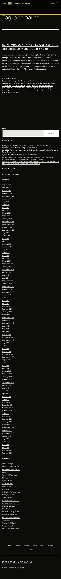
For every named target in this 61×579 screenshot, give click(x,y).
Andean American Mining (11, 469)
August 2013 (6, 385)
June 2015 (5, 346)
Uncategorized (7, 526)
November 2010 (8, 427)
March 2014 (6, 371)
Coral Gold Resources (9, 475)
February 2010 (7, 453)
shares (51, 90)
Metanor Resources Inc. (10, 500)
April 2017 (5, 303)
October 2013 (7, 379)
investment (30, 88)
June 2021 (5, 204)
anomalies (16, 83)
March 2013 (6, 396)
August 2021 (6, 199)
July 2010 (5, 439)
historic (11, 88)
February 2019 (7, 264)
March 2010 (6, 450)
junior (36, 88)
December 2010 (7, 425)
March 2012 (6, 402)
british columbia (25, 83)
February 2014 (7, 374)
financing (35, 85)
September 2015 (8, 340)
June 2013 (5, 391)
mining (46, 88)
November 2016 (8, 317)
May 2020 (5, 238)
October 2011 (7, 411)
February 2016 (7, 337)
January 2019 (7, 267)
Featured (5, 489)
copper (40, 83)
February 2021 (7, 216)
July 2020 (5, 233)
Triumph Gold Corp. (32, 81)
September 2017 (8, 292)
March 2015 (6, 351)
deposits (45, 83)
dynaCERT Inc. (7, 483)
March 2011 (6, 416)
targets (4, 92)
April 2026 (5, 187)
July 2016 (5, 326)
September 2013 (8, 382)
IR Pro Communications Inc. (17, 562)
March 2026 (6, 190)
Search (4, 128)
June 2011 (5, 413)
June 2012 (5, 399)
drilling (4, 85)
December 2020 (8, 221)
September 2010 (8, 433)
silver (56, 90)
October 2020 (7, 227)
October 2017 (7, 289)
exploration (15, 85)
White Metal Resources (10, 529)
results (40, 90)
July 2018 (5, 275)
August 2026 (6, 185)
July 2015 (5, 343)
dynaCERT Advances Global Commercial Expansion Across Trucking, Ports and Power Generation (30, 151)
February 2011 (7, 419)
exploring (22, 85)
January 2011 (7, 422)
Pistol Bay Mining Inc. (9, 514)
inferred (17, 88)
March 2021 (6, 213)
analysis (9, 83)
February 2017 (7, 309)
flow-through (42, 85)
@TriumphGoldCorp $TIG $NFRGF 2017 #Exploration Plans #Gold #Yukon (30, 46)
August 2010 (6, 436)
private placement (14, 90)
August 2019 (6, 247)
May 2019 (5, 255)
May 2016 (5, 329)
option (51, 88)
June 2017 (5, 298)
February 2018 (7, 281)
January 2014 (7, 377)
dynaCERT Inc (7, 481)
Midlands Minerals (8, 506)
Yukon (13, 92)
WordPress (20, 567)
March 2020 (6, 244)
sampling (46, 90)
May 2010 (5, 444)
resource (34, 90)
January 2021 (7, 219)
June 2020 (6, 235)
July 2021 (5, 202)
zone (17, 92)
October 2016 (7, 320)
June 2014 (5, 363)
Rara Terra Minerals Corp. (11, 517)
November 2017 (8, 286)
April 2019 (5, 258)
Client (13, 81)
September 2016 (8, 323)
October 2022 (7, 193)
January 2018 (7, 283)
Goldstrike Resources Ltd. (11, 492)
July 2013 (5, 388)
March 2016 (6, 334)
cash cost (34, 83)
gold (48, 85)
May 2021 (5, 207)
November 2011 (7, 408)
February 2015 (7, 354)
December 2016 (7, 315)
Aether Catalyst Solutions (11, 466)
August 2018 (6, 272)
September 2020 (8, 230)
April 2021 (5, 210)
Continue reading (40, 69)
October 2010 (7, 430)
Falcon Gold (6, 486)
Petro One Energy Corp (10, 512)
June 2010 (5, 442)
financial (28, 85)
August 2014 (6, 360)
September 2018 (8, 269)
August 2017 (6, 295)
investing (23, 88)
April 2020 (5, 241)
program (23, 90)
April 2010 (5, 447)
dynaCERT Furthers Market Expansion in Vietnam (19, 155)
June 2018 (5, 278)
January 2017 (7, 312)
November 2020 (8, 224)
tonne (9, 92)
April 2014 (5, 368)
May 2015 (5, 348)
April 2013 (5, 394)
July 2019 (5, 250)
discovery (51, 83)
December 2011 (7, 405)
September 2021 (8, 196)
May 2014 (5, 365)
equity (9, 85)
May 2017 (5, 300)
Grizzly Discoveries (9, 495)
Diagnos (5, 478)
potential (5, 90)
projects (28, 90)
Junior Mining (20, 81)
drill (55, 83)
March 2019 (6, 261)
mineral (41, 88)
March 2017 (6, 306)
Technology (6, 520)
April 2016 (5, 331)
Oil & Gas (5, 509)
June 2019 (5, 252)
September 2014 (8, 357)
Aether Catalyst (7, 464)
